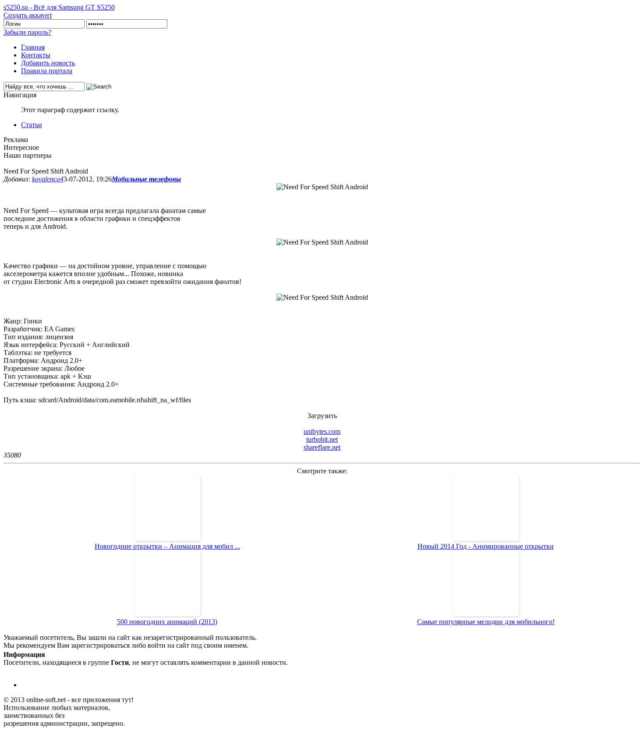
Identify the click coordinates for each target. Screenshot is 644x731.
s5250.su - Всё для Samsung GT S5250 (59, 7)
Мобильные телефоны (146, 179)
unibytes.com (322, 431)
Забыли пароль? (27, 32)
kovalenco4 (48, 179)
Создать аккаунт (28, 15)
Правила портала (46, 71)
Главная (33, 47)
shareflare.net (322, 447)
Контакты (35, 55)
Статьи (31, 124)
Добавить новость (48, 63)
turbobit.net (322, 439)
